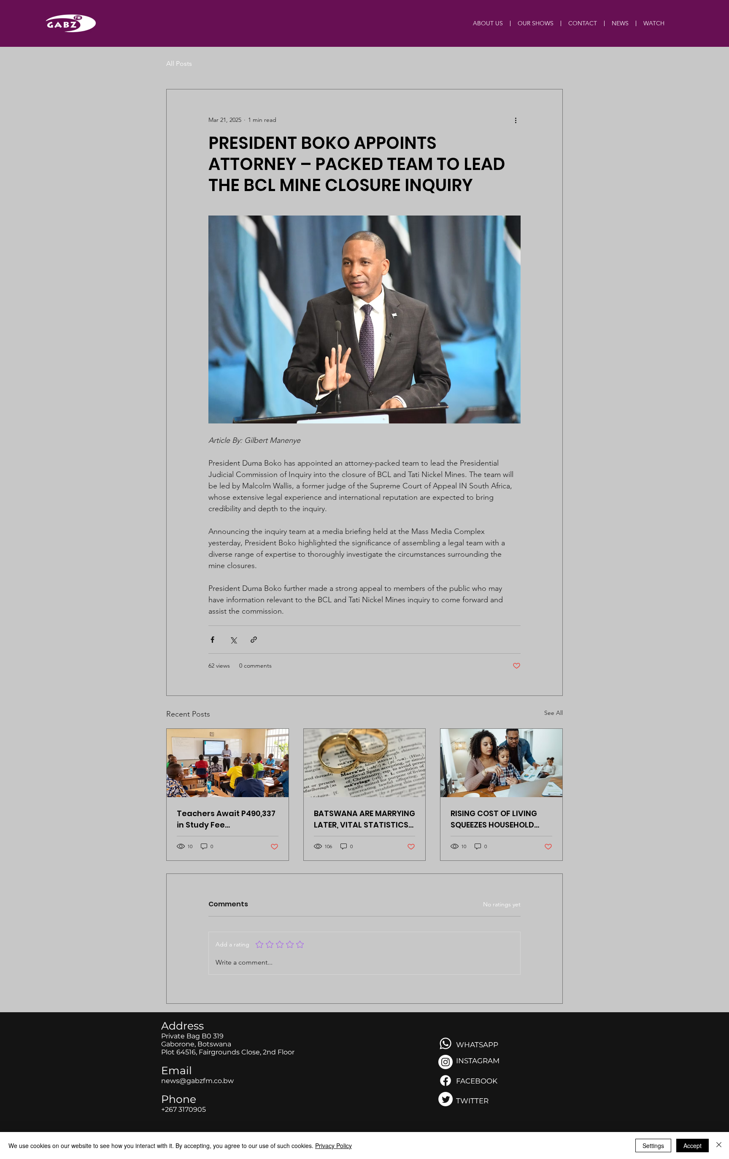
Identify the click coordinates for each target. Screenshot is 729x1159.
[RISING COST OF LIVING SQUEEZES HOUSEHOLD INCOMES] (501, 763)
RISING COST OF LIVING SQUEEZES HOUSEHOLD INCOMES (494, 819)
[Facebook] (445, 1080)
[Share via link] (254, 640)
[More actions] (515, 120)
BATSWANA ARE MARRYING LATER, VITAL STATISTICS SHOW (364, 819)
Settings (653, 1145)
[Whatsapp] (445, 1043)
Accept (692, 1145)
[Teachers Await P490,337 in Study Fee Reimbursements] (228, 763)
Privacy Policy (333, 1145)
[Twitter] (445, 1099)
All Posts (179, 63)
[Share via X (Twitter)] (233, 640)
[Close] (719, 1145)
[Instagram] (445, 1062)
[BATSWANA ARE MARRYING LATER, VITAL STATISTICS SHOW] (365, 763)
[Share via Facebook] (212, 640)
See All (553, 713)
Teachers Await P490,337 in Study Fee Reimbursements (226, 819)
